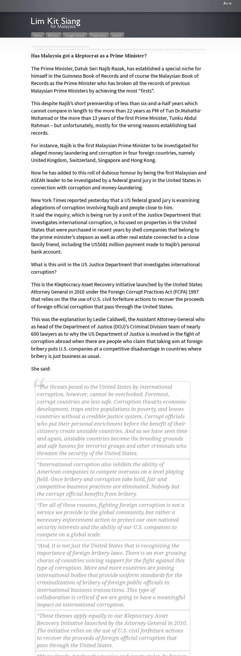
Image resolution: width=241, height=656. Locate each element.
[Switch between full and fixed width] (230, 3)
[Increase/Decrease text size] (225, 3)
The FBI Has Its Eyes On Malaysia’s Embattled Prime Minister (61, 46)
